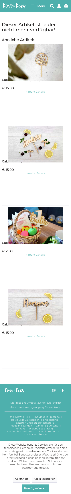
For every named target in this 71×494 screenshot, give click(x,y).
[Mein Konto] (59, 6)
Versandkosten (53, 407)
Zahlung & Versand (47, 425)
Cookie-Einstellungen (35, 434)
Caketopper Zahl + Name (20, 243)
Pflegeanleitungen (21, 425)
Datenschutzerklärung (20, 431)
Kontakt (20, 428)
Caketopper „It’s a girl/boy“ (22, 80)
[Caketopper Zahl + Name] (35, 223)
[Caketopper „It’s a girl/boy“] (35, 60)
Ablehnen (21, 478)
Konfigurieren (35, 488)
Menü (41, 6)
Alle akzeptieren (44, 478)
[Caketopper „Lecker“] (35, 142)
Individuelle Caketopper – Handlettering (34, 419)
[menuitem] (38, 6)
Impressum (54, 431)
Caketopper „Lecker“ (17, 161)
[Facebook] (62, 390)
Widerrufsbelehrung (41, 428)
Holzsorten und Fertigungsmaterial (34, 422)
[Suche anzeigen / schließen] (52, 6)
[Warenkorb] (66, 6)
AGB (41, 431)
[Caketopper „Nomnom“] (35, 305)
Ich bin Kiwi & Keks (19, 416)
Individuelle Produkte (47, 416)
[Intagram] (54, 390)
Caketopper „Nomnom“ (19, 324)
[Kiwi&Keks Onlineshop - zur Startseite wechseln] (15, 6)
